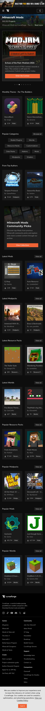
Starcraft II (5, 639)
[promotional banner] (22, 3)
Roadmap (27, 639)
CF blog (26, 632)
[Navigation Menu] (3, 11)
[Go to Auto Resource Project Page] (35, 276)
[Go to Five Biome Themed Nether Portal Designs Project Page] (12, 402)
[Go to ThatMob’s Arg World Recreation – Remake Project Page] (35, 402)
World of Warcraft (8, 632)
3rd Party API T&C (8, 673)
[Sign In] (40, 10)
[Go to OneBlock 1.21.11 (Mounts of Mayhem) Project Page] (35, 570)
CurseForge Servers (30, 646)
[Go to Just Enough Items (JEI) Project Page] (35, 528)
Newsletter (27, 636)
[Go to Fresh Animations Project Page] (12, 444)
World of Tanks (7, 650)
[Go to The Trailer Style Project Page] (12, 360)
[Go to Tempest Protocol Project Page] (12, 185)
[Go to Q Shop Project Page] (12, 276)
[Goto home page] (8, 10)
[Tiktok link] (7, 613)
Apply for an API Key (9, 670)
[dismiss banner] (41, 2)
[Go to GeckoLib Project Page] (12, 528)
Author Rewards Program (10, 666)
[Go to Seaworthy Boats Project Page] (35, 185)
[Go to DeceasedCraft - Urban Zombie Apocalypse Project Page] (35, 486)
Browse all (38, 134)
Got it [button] (22, 706)
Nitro (25, 682)
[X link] (20, 613)
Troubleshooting (29, 659)
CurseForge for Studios (31, 675)
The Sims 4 (6, 636)
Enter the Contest (22, 76)
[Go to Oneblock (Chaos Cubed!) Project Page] (12, 570)
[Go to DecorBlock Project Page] (12, 111)
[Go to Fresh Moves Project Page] (35, 444)
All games (5, 625)
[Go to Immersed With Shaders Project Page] (12, 318)
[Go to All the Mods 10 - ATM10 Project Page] (12, 486)
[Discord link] (16, 613)
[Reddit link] (24, 613)
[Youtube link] (11, 613)
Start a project (7, 659)
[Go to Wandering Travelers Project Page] (35, 360)
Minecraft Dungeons (9, 646)
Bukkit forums (28, 643)
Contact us (27, 662)
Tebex (26, 678)
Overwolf (27, 671)
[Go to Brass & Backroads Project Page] (35, 318)
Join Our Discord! (30, 625)
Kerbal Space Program (9, 643)
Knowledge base (29, 655)
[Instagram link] (3, 613)
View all (39, 257)
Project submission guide (10, 662)
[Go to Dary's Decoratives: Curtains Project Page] (35, 111)
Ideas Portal (28, 628)
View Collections (22, 245)
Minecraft (5, 628)
